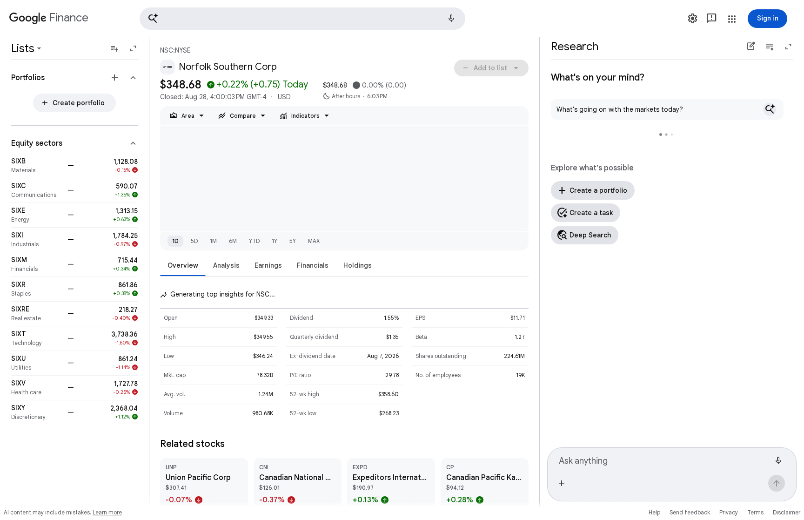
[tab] (183, 265)
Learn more (107, 512)
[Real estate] (36, 314)
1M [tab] (213, 240)
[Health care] (36, 388)
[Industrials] (36, 240)
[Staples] (36, 289)
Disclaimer (786, 512)
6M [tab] (233, 240)
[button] (302, 18)
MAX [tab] (314, 240)
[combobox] (664, 459)
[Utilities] (36, 363)
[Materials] (36, 166)
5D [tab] (194, 240)
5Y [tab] (292, 240)
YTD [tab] (254, 240)
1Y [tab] (274, 240)
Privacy (728, 512)
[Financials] (36, 264)
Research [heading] (574, 47)
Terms (755, 512)
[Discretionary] (36, 412)
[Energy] (36, 215)
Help (654, 512)
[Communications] (36, 190)
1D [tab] (175, 240)
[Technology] (36, 338)
